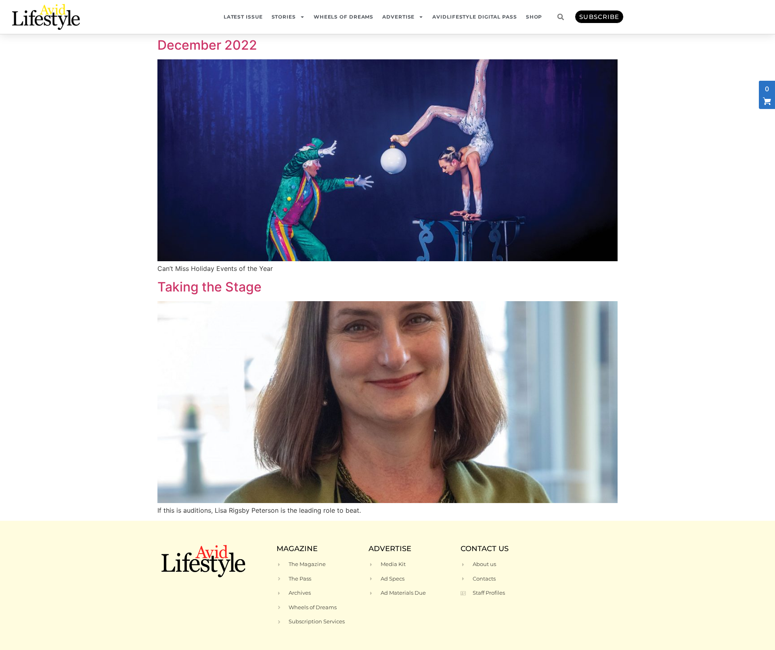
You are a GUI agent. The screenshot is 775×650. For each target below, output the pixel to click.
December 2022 (207, 45)
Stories (284, 17)
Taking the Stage (209, 287)
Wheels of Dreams (343, 17)
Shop (534, 17)
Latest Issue (243, 17)
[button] (561, 17)
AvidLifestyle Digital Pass (474, 17)
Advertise (398, 17)
